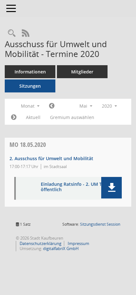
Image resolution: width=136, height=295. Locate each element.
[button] (111, 187)
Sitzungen (30, 86)
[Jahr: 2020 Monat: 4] (51, 106)
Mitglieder (82, 72)
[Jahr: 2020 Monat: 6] (13, 117)
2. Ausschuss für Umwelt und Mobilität (51, 158)
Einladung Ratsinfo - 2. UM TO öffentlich (73, 187)
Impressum (78, 243)
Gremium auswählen (72, 117)
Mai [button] (84, 106)
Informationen (30, 72)
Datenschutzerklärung (40, 243)
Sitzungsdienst (100, 224)
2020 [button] (107, 106)
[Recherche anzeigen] (12, 33)
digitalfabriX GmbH (61, 248)
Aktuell (33, 117)
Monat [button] (28, 106)
